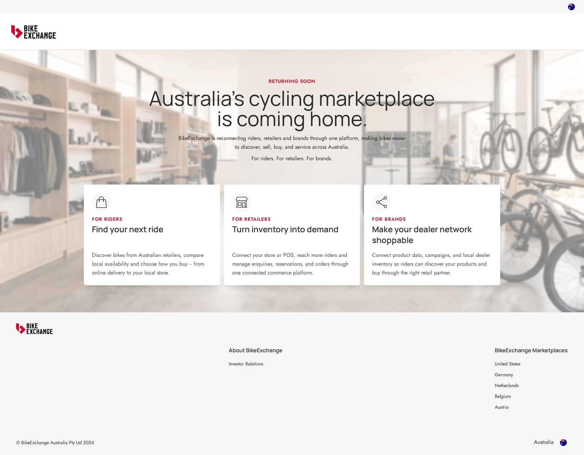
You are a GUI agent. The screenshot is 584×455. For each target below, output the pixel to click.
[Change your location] (571, 6)
